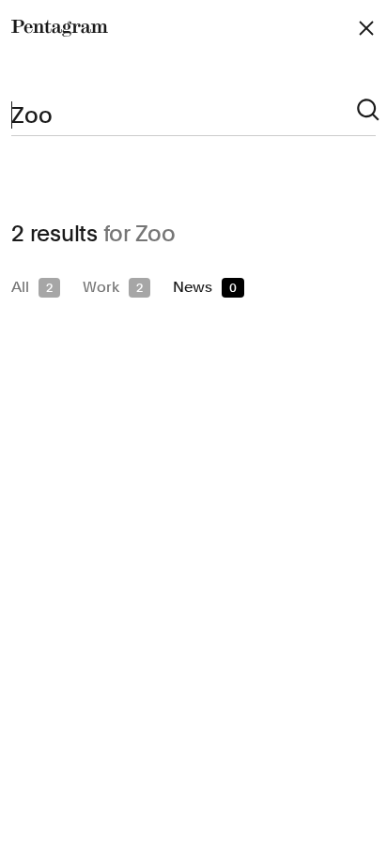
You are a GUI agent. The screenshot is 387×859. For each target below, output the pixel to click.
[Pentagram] (59, 28)
